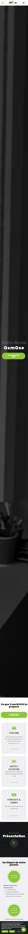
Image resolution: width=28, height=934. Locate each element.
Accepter (5, 931)
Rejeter (12, 931)
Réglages (19, 931)
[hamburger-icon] (23, 2)
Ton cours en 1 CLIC (13, 356)
